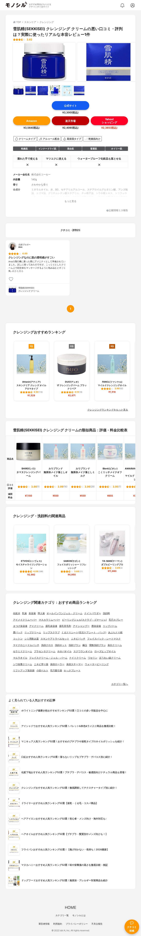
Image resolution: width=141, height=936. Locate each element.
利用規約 (57, 923)
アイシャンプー (81, 626)
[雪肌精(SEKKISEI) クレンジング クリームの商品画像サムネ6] (79, 90)
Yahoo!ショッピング (109, 121)
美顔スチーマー (74, 664)
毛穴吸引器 (56, 670)
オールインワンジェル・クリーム (64, 613)
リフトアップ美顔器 (24, 670)
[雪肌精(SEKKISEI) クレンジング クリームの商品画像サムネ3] (42, 90)
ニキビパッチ (78, 638)
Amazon (31, 120)
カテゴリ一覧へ (119, 684)
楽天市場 (70, 120)
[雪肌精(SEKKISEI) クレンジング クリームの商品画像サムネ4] (54, 90)
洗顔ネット (61, 645)
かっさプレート (72, 670)
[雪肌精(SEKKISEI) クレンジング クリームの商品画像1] (44, 62)
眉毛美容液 (51, 626)
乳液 (24, 613)
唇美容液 (96, 626)
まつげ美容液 (20, 626)
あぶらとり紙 (115, 632)
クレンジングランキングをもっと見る (107, 409)
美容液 (32, 613)
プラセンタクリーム (44, 651)
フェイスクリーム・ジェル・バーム (48, 657)
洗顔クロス (47, 645)
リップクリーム (32, 632)
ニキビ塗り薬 (41, 664)
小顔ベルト (42, 670)
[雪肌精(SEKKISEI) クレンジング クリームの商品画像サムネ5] (67, 90)
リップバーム (110, 626)
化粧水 (16, 613)
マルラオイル (20, 657)
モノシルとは (79, 915)
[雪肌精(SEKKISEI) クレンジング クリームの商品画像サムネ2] (30, 90)
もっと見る (70, 201)
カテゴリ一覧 (62, 915)
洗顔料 (106, 613)
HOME (70, 907)
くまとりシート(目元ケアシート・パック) (84, 632)
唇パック (18, 632)
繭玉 (84, 645)
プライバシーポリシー (77, 923)
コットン (18, 638)
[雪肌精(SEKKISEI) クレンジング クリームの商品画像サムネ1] (18, 90)
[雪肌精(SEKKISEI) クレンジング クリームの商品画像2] (108, 62)
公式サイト (70, 105)
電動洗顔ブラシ (97, 645)
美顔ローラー (57, 664)
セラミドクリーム (22, 651)
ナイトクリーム (77, 657)
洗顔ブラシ (75, 645)
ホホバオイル (64, 651)
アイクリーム (36, 626)
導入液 (41, 613)
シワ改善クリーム (22, 664)
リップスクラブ (51, 632)
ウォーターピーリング (97, 664)
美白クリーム (115, 645)
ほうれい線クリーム (110, 657)
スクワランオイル (83, 651)
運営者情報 (44, 923)
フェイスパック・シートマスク (104, 638)
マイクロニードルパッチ (26, 645)
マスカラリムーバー (49, 619)
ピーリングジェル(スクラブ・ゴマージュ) (84, 619)
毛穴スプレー (116, 619)
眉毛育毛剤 (65, 626)
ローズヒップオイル (105, 651)
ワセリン (92, 657)
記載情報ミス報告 (118, 210)
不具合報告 (96, 923)
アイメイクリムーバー (25, 619)
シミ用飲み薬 (31, 638)
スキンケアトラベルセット (55, 638)
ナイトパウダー (92, 613)
